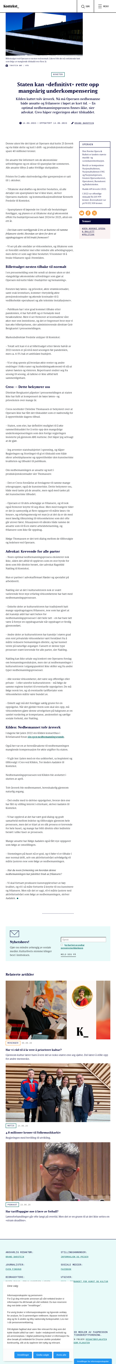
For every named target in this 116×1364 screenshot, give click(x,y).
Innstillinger (23, 1355)
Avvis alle (61, 1355)
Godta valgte (42, 1355)
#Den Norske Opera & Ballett (93, 230)
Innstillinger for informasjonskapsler (93, 1361)
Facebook (66, 1269)
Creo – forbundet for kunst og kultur (84, 1281)
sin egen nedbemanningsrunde (46, 736)
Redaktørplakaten (96, 1339)
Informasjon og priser (74, 1256)
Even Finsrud (13, 1269)
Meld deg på (68, 954)
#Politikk (88, 234)
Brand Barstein (15, 1256)
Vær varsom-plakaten (77, 1342)
